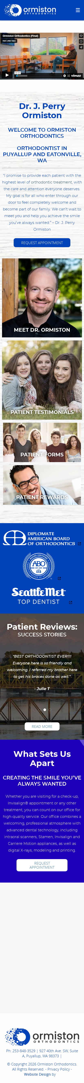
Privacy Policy (59, 1069)
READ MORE (42, 726)
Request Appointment (42, 865)
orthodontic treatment (51, 182)
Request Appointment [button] (42, 242)
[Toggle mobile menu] (78, 10)
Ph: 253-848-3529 (20, 1050)
